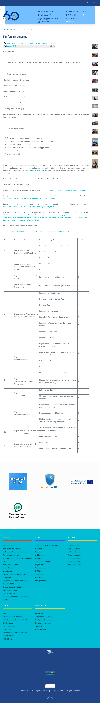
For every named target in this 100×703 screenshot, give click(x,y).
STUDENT (72, 18)
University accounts (10, 590)
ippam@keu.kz (37, 171)
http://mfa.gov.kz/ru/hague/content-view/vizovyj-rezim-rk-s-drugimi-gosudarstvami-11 (37, 231)
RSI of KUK (7, 639)
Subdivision (39, 574)
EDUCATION (46, 15)
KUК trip (38, 571)
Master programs (74, 561)
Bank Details (8, 568)
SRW (5, 613)
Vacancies (39, 626)
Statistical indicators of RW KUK (15, 620)
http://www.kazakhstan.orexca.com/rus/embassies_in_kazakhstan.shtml (30, 198)
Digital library (40, 565)
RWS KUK (7, 629)
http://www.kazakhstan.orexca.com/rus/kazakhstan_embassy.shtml (29, 207)
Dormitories (7, 571)
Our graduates (41, 581)
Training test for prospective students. (17, 558)
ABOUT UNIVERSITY (78, 12)
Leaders (38, 552)
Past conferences (9, 626)
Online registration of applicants (15, 552)
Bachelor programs (75, 565)
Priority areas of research (13, 617)
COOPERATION (75, 22)
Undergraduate (73, 545)
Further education (74, 552)
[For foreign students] (95, 46)
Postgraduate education (44, 620)
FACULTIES (45, 22)
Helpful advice (40, 629)
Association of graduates (44, 617)
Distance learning (74, 558)
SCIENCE (72, 15)
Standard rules (8, 545)
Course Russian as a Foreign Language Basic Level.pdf (27, 43)
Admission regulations (11, 549)
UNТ (5, 561)
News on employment (43, 623)
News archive (40, 568)
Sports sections (9, 593)
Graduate (39, 613)
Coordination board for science (15, 632)
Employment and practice (48, 19)
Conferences (8, 623)
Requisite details (74, 555)
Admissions (46, 12)
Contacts (38, 577)
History (38, 558)
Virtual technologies (42, 561)
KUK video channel (10, 565)
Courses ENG (11, 46)
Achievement (40, 555)
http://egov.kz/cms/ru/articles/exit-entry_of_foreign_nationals (63, 190)
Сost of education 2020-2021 (14, 587)
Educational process (75, 549)
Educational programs (11, 555)
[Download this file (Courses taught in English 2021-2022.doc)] (5, 46)
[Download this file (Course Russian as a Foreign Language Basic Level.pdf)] (5, 43)
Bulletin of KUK (9, 636)
